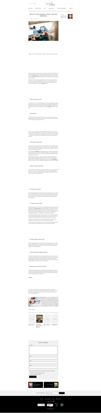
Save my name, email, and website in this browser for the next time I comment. (42, 370)
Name (30, 356)
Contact (53, 398)
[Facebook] (28, 3)
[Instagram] (33, 3)
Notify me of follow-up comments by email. (37, 372)
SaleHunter (37, 151)
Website (30, 365)
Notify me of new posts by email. (35, 374)
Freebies (41, 398)
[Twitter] (30, 3)
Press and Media (47, 398)
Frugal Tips (33, 309)
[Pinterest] (31, 3)
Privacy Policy (58, 398)
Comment (31, 345)
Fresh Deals (43, 83)
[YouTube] (35, 3)
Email (30, 360)
